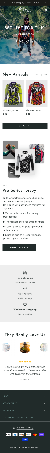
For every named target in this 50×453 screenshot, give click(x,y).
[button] (40, 10)
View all (25, 126)
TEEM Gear (20, 447)
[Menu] (4, 10)
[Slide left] (4, 3)
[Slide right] (45, 3)
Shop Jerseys (19, 248)
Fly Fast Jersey (10, 111)
